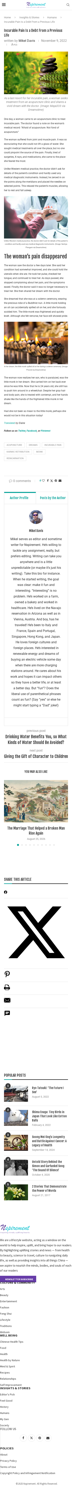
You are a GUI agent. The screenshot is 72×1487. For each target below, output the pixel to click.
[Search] (68, 5)
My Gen (4, 1419)
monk (39, 452)
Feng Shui (6, 1313)
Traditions (6, 1326)
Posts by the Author (53, 498)
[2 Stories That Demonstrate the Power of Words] (16, 1192)
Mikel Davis (27, 41)
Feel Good (6, 1400)
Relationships (8, 1378)
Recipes (5, 1372)
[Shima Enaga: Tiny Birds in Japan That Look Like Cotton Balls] (16, 1118)
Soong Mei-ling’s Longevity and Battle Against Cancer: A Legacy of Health (49, 1141)
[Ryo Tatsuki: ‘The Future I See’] (16, 1094)
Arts (2, 1289)
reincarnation (15, 458)
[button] (7, 812)
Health (4, 1354)
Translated (9, 423)
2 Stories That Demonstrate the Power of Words (49, 1189)
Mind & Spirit (7, 1366)
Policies (7, 1448)
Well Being (8, 1335)
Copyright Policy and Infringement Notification (27, 1473)
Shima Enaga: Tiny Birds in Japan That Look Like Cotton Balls (49, 1116)
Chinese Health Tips (11, 1341)
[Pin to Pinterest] (56, 480)
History (4, 1406)
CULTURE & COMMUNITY (17, 1282)
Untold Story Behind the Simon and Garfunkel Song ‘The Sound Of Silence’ (48, 1166)
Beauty (4, 1295)
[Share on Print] (7, 989)
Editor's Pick (7, 1394)
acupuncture (14, 445)
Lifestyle (5, 1319)
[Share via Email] (60, 480)
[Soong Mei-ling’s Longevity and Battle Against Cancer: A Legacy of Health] (16, 1143)
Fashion (4, 1307)
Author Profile (19, 498)
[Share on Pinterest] (7, 976)
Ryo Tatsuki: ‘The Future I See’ (48, 1090)
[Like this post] (43, 480)
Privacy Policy (8, 1460)
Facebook (32, 430)
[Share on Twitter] (51, 480)
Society (4, 1425)
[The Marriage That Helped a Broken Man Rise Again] (36, 801)
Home (7, 17)
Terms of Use (8, 1466)
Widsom (5, 1332)
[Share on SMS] (7, 1015)
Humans (52, 17)
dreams (33, 445)
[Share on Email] (7, 1002)
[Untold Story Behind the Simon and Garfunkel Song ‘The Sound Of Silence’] (16, 1168)
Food (3, 1347)
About (3, 1454)
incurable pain (52, 445)
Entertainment (8, 1301)
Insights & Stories (29, 17)
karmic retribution (18, 452)
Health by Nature (10, 1360)
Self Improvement (11, 1384)
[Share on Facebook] (48, 480)
